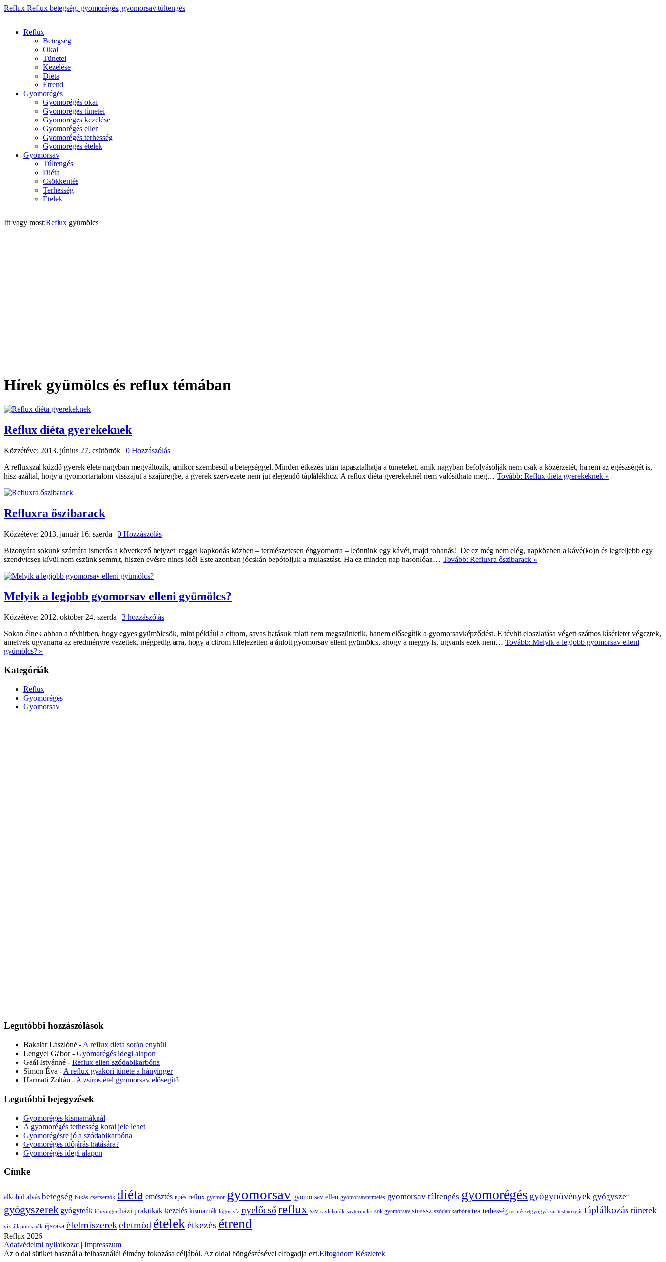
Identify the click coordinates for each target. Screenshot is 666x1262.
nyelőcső (258, 1209)
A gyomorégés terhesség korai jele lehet (84, 1126)
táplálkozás (606, 1210)
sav (314, 1211)
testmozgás (570, 1211)
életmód (135, 1225)
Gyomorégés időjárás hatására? (71, 1144)
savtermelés (359, 1211)
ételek (169, 1223)
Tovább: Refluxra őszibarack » (490, 559)
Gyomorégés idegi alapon (116, 1053)
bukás (81, 1197)
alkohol (14, 1197)
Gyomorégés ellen (71, 128)
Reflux (94, 8)
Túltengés (58, 164)
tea (476, 1211)
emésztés (159, 1196)
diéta (130, 1194)
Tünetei (54, 58)
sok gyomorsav (392, 1211)
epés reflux (190, 1197)
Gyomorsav (41, 155)
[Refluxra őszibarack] (38, 492)
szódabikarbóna (452, 1211)
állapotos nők (28, 1226)
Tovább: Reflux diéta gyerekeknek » (553, 476)
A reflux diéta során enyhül (124, 1045)
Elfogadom (336, 1253)
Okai (50, 49)
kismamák (203, 1211)
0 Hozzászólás (148, 450)
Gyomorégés (43, 93)
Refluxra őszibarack (54, 513)
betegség (57, 1196)
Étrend (53, 84)
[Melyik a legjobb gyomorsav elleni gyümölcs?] (79, 576)
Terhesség (58, 190)
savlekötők (332, 1211)
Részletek (370, 1253)
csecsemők (102, 1197)
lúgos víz (229, 1211)
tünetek (644, 1210)
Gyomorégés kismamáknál (64, 1118)
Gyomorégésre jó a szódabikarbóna (77, 1135)
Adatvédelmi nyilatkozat (41, 1245)
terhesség (495, 1211)
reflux (293, 1209)
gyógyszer (611, 1196)
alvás (33, 1197)
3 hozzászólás (143, 617)
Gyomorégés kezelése (76, 120)
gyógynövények (560, 1196)
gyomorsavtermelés (362, 1197)
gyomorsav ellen (315, 1197)
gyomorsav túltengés (423, 1196)
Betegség (57, 41)
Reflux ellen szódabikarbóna (116, 1062)
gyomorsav (259, 1194)
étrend (235, 1223)
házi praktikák (141, 1211)
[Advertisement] (181, 16)
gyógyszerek (31, 1210)
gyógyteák (76, 1210)
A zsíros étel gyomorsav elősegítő (127, 1080)
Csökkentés (60, 181)
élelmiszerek (91, 1225)
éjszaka (54, 1226)
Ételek (52, 199)
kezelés (176, 1210)
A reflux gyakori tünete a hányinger (118, 1071)
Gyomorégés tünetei (74, 111)
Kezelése (57, 67)
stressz (422, 1211)
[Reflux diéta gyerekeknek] (47, 409)
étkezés (201, 1225)
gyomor (216, 1197)
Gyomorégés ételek (72, 146)
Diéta (51, 76)
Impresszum (102, 1245)
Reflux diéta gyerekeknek (68, 429)
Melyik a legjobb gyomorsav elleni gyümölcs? (118, 596)
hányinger (106, 1211)
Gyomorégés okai (70, 102)
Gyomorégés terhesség (78, 137)
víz (7, 1226)
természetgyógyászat (532, 1211)
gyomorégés (494, 1194)
